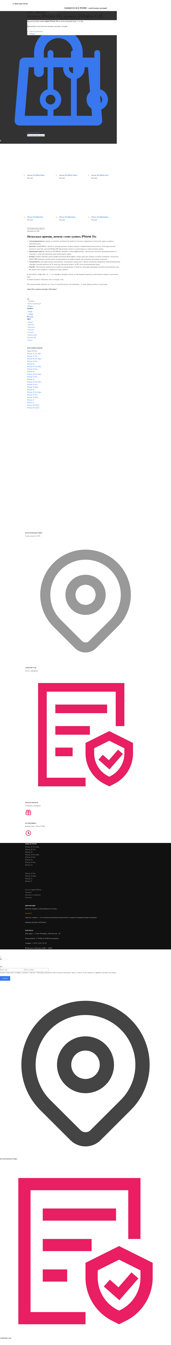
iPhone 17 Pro (32, 356)
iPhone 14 (30, 379)
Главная (30, 12)
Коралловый (32, 335)
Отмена (29, 340)
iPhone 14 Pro (32, 377)
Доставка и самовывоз (33, 895)
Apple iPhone (41, 12)
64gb (30, 312)
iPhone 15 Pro (32, 369)
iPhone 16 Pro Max (34, 359)
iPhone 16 (30, 364)
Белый (30, 322)
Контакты (28, 897)
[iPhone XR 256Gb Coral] (105, 157)
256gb (30, 317)
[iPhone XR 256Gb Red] (41, 199)
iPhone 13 (30, 390)
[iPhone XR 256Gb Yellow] (73, 157)
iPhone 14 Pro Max (34, 374)
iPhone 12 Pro (32, 395)
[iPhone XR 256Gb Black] (105, 199)
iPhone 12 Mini (32, 397)
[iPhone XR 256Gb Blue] (73, 199)
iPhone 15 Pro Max (34, 366)
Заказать (5, 978)
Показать (31, 338)
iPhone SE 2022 (33, 405)
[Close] (0, 956)
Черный (31, 330)
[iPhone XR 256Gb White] (41, 157)
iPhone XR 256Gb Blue (67, 217)
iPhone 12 (30, 400)
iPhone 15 (30, 372)
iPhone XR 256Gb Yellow (68, 175)
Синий (30, 332)
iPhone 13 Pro (32, 385)
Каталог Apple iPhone (33, 890)
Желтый (31, 325)
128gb (30, 314)
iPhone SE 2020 (33, 408)
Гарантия (28, 892)
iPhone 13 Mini (32, 387)
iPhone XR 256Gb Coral (99, 175)
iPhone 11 (30, 403)
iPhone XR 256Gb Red (35, 217)
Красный (31, 327)
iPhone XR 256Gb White (35, 175)
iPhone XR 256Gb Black (100, 217)
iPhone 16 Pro (32, 361)
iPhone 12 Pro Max (34, 392)
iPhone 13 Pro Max (34, 382)
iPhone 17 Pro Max (34, 354)
